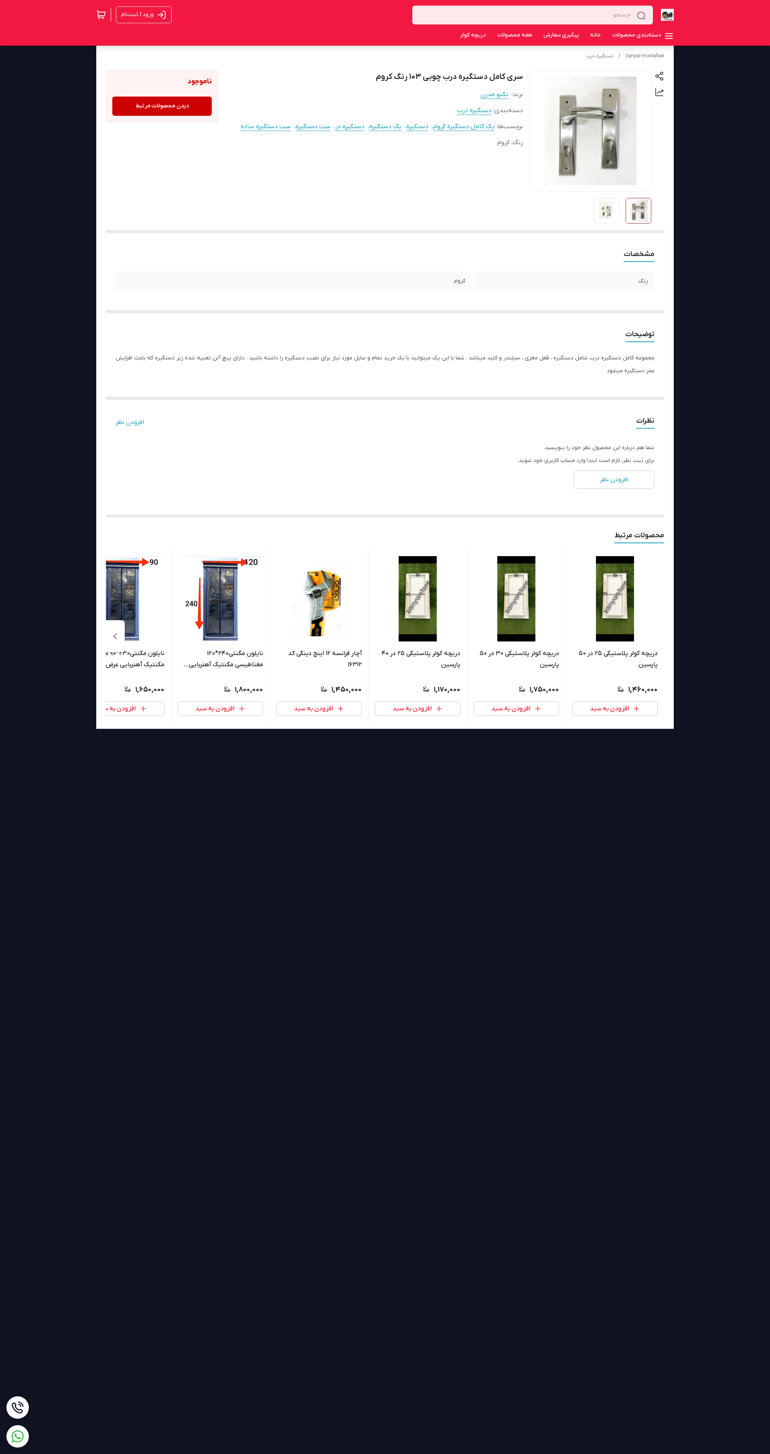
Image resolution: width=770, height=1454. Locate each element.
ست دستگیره (313, 127)
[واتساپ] (17, 1436)
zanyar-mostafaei (644, 56)
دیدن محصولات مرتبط (162, 106)
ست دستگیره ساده (266, 127)
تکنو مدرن (494, 95)
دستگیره (417, 127)
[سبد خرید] (101, 15)
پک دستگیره (385, 127)
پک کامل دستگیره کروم (463, 127)
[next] (115, 636)
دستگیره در (350, 127)
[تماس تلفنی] (17, 1407)
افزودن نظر (130, 422)
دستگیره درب (600, 56)
